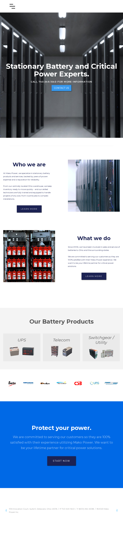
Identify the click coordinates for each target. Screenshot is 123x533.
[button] (12, 6)
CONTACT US (61, 88)
